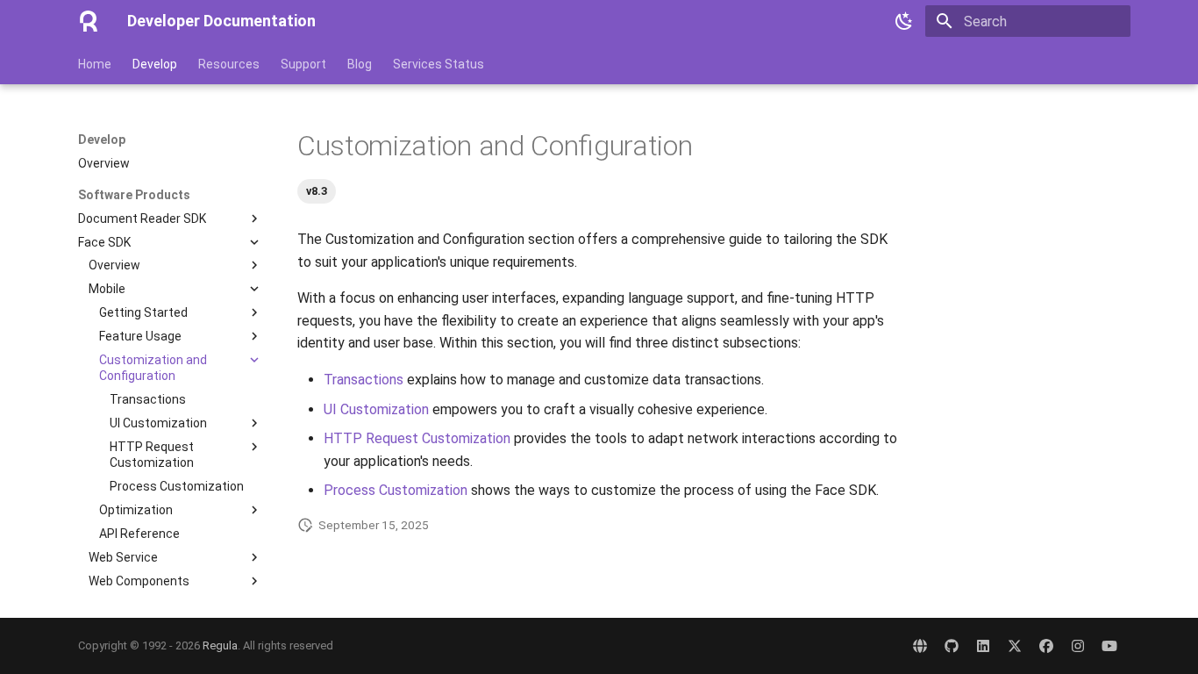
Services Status (438, 64)
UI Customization (376, 409)
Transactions (363, 379)
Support (303, 64)
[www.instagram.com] (1078, 646)
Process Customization (395, 490)
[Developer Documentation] (88, 21)
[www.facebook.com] (1046, 646)
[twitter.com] (1015, 646)
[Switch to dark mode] (904, 21)
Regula (220, 645)
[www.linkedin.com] (983, 646)
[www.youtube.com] (1109, 646)
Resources (229, 64)
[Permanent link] (288, 147)
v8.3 (316, 190)
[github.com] (952, 646)
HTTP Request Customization (417, 438)
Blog (359, 64)
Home (94, 64)
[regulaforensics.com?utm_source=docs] (920, 646)
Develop (154, 64)
